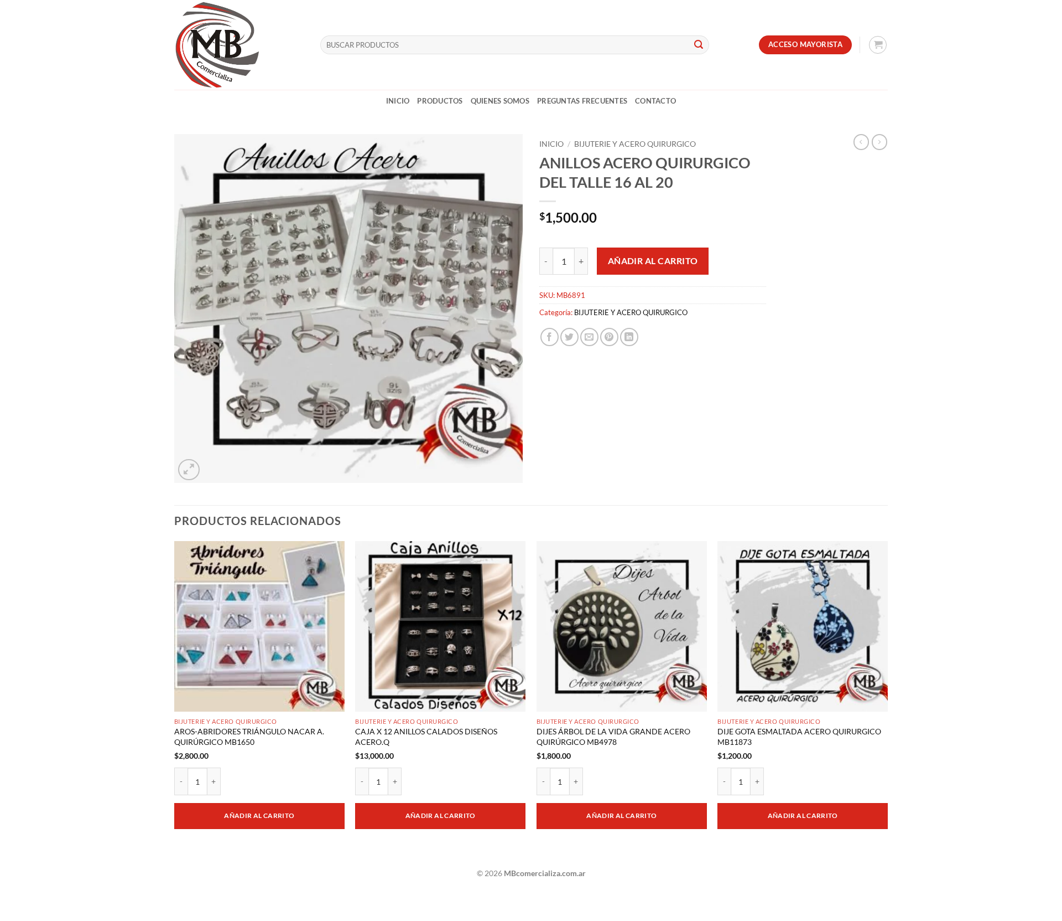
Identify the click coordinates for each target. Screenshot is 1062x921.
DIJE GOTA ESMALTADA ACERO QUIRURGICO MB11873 (799, 737)
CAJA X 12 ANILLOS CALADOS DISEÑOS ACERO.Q (426, 737)
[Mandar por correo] (589, 337)
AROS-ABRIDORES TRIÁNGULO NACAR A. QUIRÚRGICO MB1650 (249, 737)
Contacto (655, 100)
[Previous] (174, 700)
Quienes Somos (500, 100)
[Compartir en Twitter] (569, 337)
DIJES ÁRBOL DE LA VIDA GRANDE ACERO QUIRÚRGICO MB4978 (613, 737)
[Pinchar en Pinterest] (609, 337)
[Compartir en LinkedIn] (629, 337)
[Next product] (861, 142)
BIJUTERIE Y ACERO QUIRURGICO (635, 144)
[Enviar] (698, 44)
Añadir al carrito (653, 261)
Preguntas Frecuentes (582, 100)
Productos (439, 100)
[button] (878, 45)
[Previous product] (879, 142)
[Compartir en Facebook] (549, 337)
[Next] (887, 700)
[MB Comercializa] (239, 45)
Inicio (398, 100)
